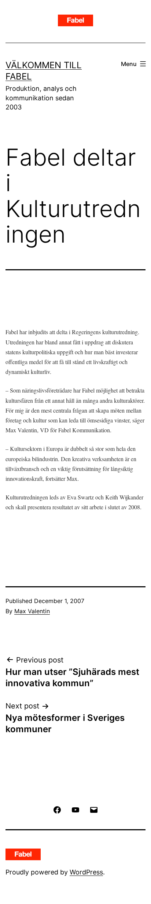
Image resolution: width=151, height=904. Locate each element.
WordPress (86, 872)
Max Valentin (32, 611)
